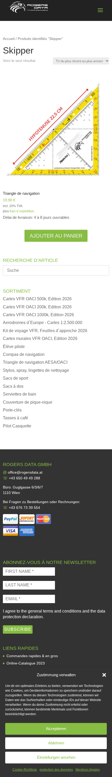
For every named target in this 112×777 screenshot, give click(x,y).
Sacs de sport (15, 378)
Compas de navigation (24, 354)
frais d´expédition (22, 211)
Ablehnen (56, 743)
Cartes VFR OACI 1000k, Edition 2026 (38, 315)
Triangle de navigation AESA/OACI (35, 362)
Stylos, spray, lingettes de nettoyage (36, 370)
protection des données (56, 770)
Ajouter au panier (56, 236)
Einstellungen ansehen (56, 757)
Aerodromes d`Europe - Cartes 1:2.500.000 (42, 322)
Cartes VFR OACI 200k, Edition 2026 (37, 307)
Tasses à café (15, 418)
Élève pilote (14, 346)
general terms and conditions (54, 611)
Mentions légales (88, 770)
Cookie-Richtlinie (25, 770)
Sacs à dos (13, 386)
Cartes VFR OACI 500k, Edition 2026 (37, 299)
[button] (104, 675)
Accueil (9, 39)
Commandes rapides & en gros (32, 656)
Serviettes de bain (19, 394)
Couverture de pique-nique (27, 402)
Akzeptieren (56, 728)
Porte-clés (12, 410)
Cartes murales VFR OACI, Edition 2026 (40, 338)
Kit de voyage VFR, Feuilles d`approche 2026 (45, 330)
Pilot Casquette (17, 426)
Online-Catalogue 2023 (26, 663)
